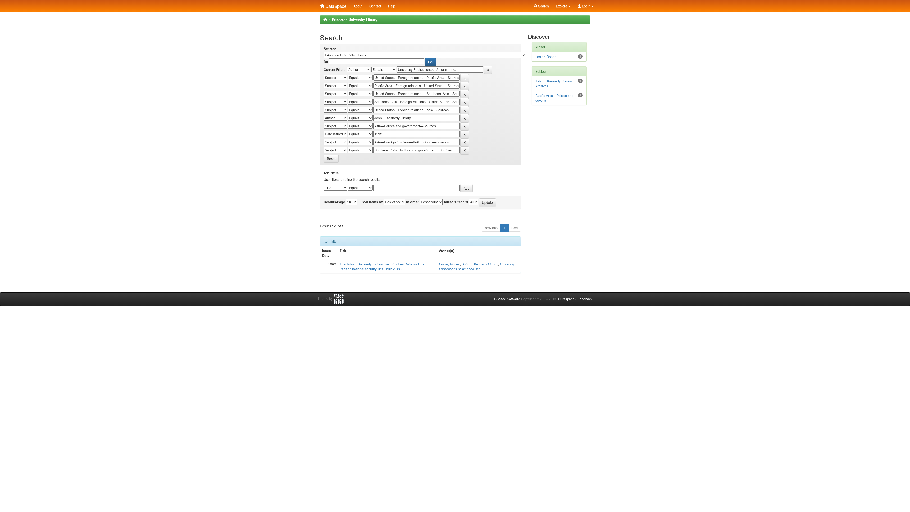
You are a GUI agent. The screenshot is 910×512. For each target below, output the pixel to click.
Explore (562, 6)
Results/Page (334, 202)
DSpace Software (507, 299)
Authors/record (456, 202)
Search (543, 6)
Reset (331, 158)
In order (412, 202)
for (326, 61)
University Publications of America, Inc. (477, 266)
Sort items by (372, 202)
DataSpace (335, 5)
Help (391, 6)
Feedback (585, 299)
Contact (375, 6)
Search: (330, 48)
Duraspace (566, 299)
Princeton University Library (354, 19)
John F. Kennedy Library (480, 264)
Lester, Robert (449, 264)
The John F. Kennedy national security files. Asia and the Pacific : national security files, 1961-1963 (382, 266)
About (358, 6)
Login (586, 6)
